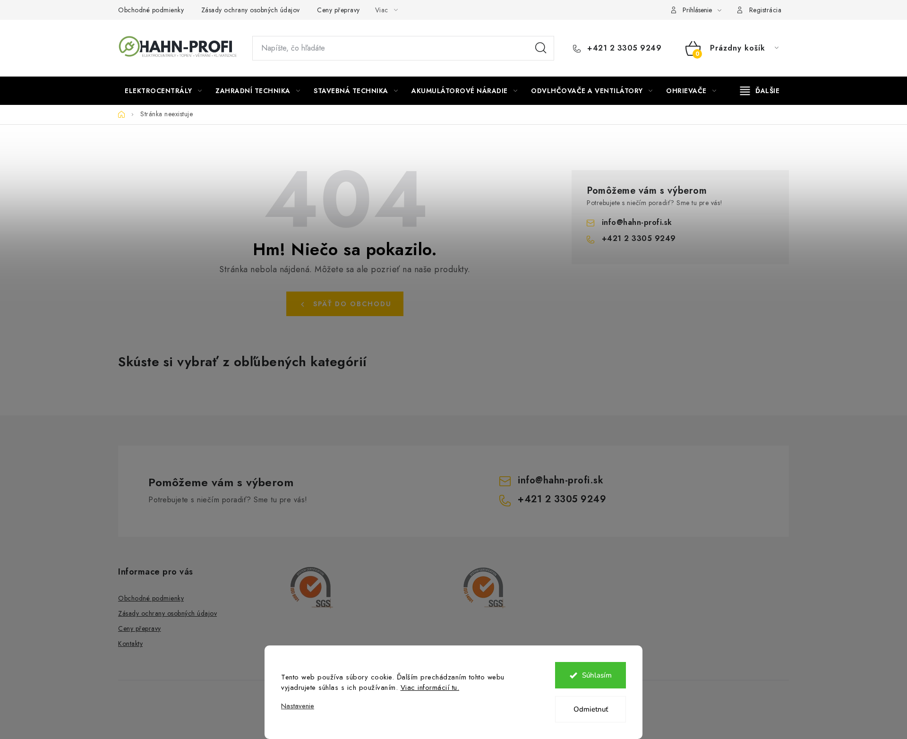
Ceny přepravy (338, 10)
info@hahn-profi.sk (637, 222)
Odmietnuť (590, 709)
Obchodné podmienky (151, 10)
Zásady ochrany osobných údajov (250, 10)
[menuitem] (163, 91)
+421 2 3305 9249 (623, 48)
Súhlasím (597, 675)
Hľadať (541, 48)
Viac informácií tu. (430, 687)
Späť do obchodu (352, 304)
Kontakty (130, 643)
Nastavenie (297, 706)
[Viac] (760, 91)
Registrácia (765, 10)
